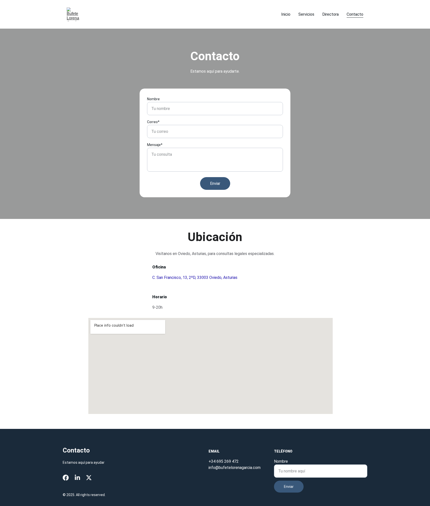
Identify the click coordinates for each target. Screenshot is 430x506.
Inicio (285, 14)
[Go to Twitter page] (89, 478)
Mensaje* (154, 145)
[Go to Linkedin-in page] (77, 478)
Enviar (215, 183)
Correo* (153, 122)
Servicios (306, 14)
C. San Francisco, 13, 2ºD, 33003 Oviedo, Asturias (194, 277)
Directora (330, 14)
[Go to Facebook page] (66, 478)
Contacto (355, 14)
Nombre (153, 99)
